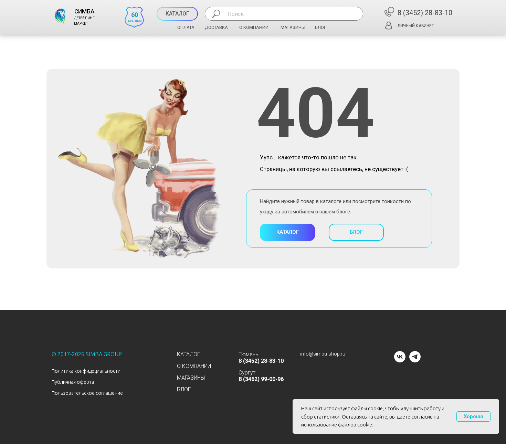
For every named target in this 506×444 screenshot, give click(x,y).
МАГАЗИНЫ (293, 27)
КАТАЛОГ (188, 354)
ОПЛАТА (185, 27)
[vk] (399, 360)
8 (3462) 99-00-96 (261, 379)
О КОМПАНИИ (253, 27)
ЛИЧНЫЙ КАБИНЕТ (416, 25)
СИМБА (84, 11)
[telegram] (415, 360)
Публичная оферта (73, 382)
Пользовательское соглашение (87, 393)
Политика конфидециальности (86, 371)
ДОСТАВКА (216, 27)
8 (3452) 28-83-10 (425, 13)
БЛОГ (320, 27)
